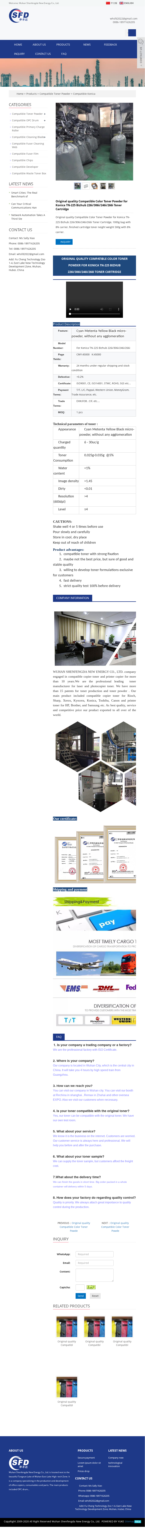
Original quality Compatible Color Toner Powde (75, 1226)
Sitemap (129, 1521)
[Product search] (132, 32)
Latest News (117, 1451)
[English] (126, 2)
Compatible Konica (83, 93)
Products (63, 44)
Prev (60, 142)
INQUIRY (65, 241)
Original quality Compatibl (67, 1343)
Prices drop (84, 1471)
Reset (95, 1296)
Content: (65, 1271)
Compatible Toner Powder (55, 93)
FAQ (64, 54)
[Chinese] (111, 2)
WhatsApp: (63, 1254)
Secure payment (86, 1457)
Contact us (43, 54)
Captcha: (65, 1287)
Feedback (110, 44)
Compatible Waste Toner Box (29, 173)
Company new (115, 1457)
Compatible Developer (25, 166)
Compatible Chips (22, 160)
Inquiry (19, 54)
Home (18, 44)
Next (129, 142)
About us (39, 44)
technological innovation (115, 1464)
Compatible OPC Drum (25, 120)
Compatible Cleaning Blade (28, 137)
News (87, 44)
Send (81, 1296)
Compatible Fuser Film (25, 153)
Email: (66, 1263)
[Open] (141, 53)
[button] (72, 44)
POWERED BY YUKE (113, 1521)
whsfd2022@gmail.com (123, 18)
